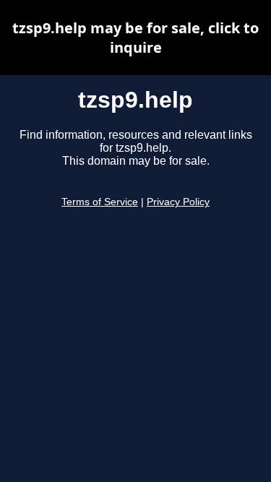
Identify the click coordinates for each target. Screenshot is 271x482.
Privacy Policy (178, 202)
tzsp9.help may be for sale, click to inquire (135, 37)
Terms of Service (99, 202)
